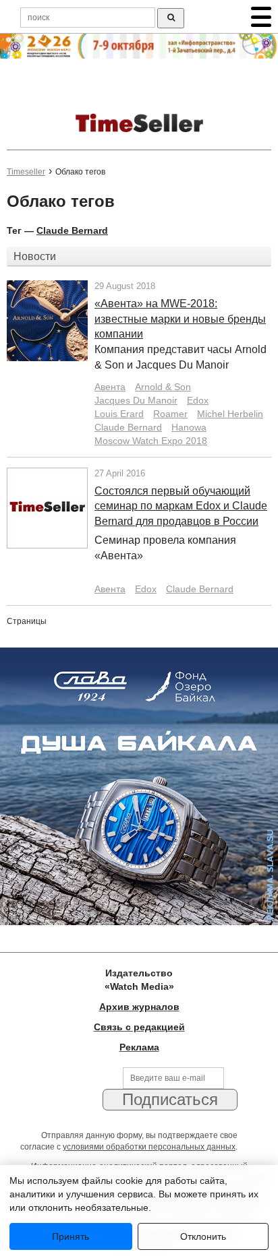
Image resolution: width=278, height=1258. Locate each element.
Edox (197, 400)
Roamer (170, 413)
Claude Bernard (72, 230)
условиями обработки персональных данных (149, 1147)
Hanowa (188, 427)
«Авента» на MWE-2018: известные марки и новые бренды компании (180, 319)
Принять (70, 1236)
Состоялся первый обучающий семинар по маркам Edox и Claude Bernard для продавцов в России (180, 506)
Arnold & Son (163, 386)
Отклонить (203, 1236)
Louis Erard (119, 413)
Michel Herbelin (230, 413)
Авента (110, 386)
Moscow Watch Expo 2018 (150, 440)
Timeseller (26, 172)
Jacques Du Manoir (135, 400)
